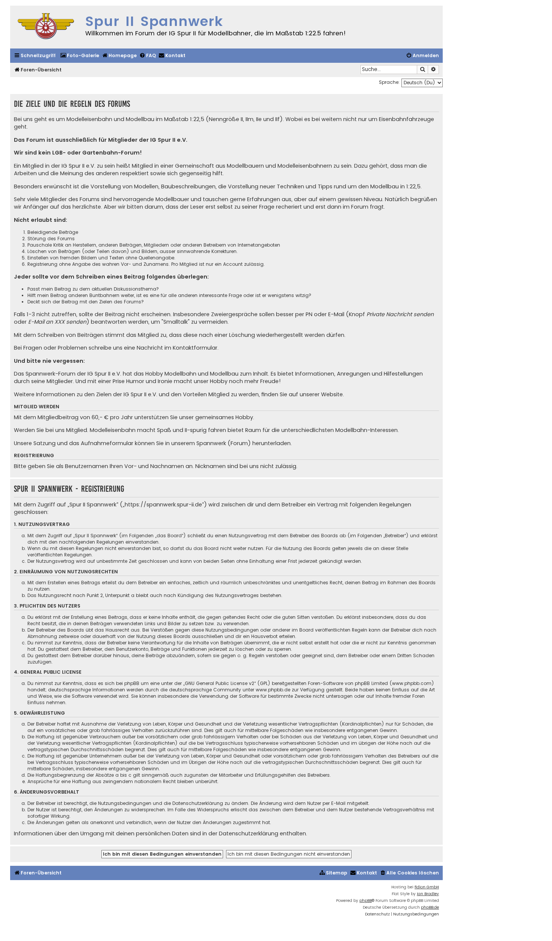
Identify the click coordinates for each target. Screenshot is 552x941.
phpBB (365, 900)
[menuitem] (79, 56)
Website (332, 394)
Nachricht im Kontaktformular (177, 348)
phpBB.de (430, 907)
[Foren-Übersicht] (46, 27)
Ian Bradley (428, 894)
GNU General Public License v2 (219, 683)
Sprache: (389, 82)
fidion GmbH (427, 887)
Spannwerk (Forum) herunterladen (243, 443)
